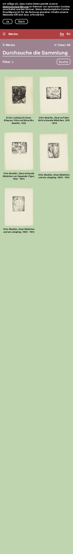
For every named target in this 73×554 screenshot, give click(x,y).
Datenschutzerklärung (16, 7)
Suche (63, 62)
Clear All (63, 45)
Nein (21, 21)
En (68, 34)
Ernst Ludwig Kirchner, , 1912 (19, 120)
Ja (7, 21)
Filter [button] (7, 62)
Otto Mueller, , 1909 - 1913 (54, 176)
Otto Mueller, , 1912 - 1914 (54, 120)
